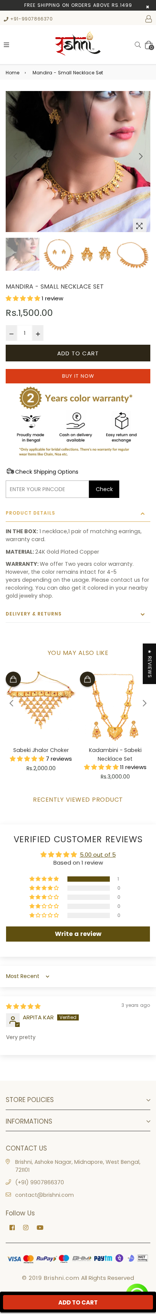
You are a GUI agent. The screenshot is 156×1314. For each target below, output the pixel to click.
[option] (78, 161)
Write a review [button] (78, 933)
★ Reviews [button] (150, 663)
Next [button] (141, 156)
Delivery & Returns (34, 614)
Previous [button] (15, 156)
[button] (24, 298)
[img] (23, 1006)
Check (104, 489)
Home (12, 72)
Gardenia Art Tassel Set (115, 750)
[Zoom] (140, 225)
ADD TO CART (78, 1302)
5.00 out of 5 (98, 855)
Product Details (30, 513)
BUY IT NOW (78, 376)
